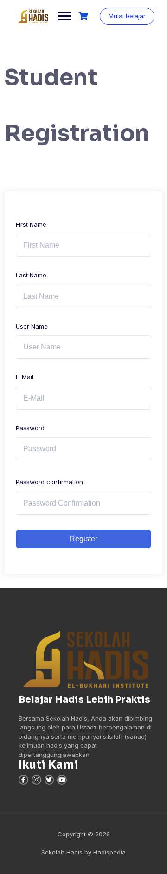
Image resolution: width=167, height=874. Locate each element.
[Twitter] (49, 780)
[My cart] (84, 16)
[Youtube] (62, 780)
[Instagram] (36, 780)
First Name (31, 224)
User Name (32, 326)
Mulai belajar (127, 16)
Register (83, 539)
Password (30, 428)
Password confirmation (49, 482)
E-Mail (24, 377)
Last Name (31, 275)
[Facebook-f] (23, 780)
